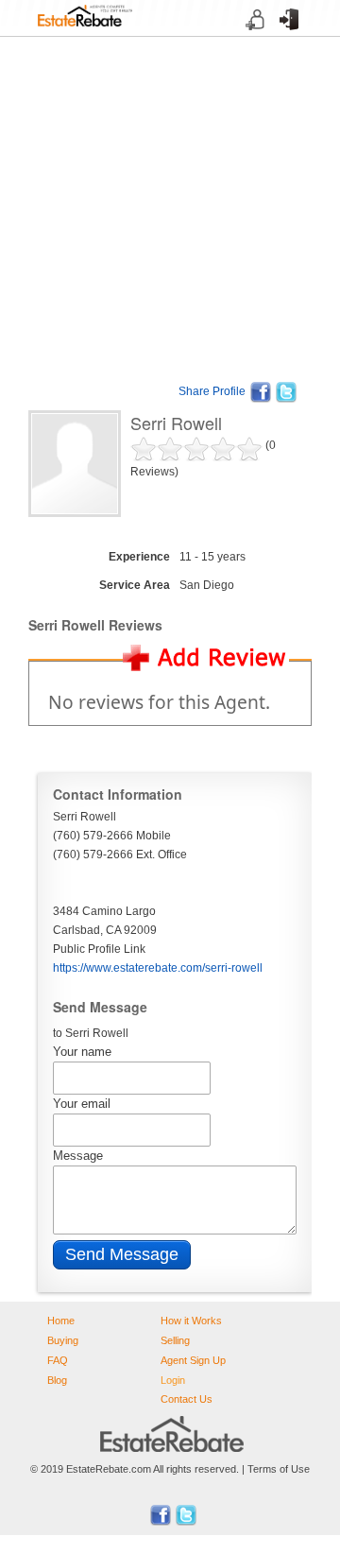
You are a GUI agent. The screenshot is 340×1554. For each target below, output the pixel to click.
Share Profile (212, 391)
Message (78, 1155)
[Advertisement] (170, 207)
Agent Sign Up (193, 1360)
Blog (57, 1380)
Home (61, 1320)
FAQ (57, 1360)
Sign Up (250, 37)
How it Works (191, 1320)
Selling (175, 1340)
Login (283, 37)
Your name (82, 1052)
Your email (81, 1103)
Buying (62, 1340)
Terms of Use (278, 1469)
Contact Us (186, 1399)
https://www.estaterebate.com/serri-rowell (158, 968)
